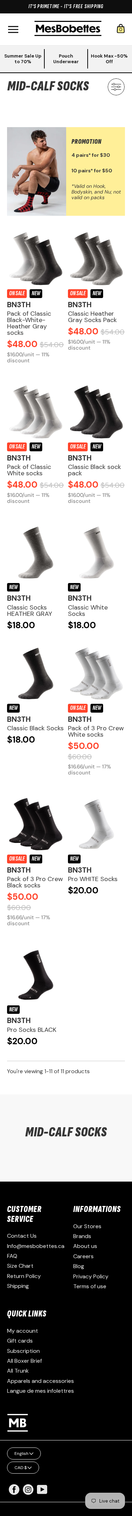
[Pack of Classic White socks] (35, 412)
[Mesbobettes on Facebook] (14, 1493)
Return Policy (24, 1276)
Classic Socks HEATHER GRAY (29, 610)
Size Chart (20, 1266)
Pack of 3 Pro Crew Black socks (35, 882)
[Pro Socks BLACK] (35, 975)
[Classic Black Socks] (35, 673)
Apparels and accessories (40, 1381)
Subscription (23, 1351)
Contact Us (22, 1235)
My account (22, 1330)
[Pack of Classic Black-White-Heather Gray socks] (35, 258)
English (21, 1453)
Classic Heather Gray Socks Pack (92, 316)
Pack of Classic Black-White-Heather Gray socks (29, 323)
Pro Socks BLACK (31, 1029)
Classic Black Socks (35, 728)
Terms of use (89, 1286)
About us (85, 1246)
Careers (83, 1256)
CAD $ (20, 1467)
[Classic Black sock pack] (96, 412)
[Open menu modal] (13, 29)
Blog (78, 1266)
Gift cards (20, 1340)
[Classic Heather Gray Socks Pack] (96, 258)
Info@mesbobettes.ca (35, 1246)
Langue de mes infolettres (40, 1391)
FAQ (12, 1256)
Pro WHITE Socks (93, 879)
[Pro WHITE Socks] (96, 824)
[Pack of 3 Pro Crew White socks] (96, 673)
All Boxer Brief (24, 1361)
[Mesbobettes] (67, 29)
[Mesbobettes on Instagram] (28, 1493)
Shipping (18, 1286)
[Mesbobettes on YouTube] (42, 1489)
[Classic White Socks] (96, 552)
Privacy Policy (90, 1276)
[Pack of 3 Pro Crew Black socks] (35, 824)
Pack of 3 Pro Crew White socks (96, 731)
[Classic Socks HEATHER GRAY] (35, 552)
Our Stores (87, 1226)
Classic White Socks (88, 610)
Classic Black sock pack (94, 470)
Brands (82, 1236)
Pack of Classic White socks (29, 470)
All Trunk (18, 1370)
